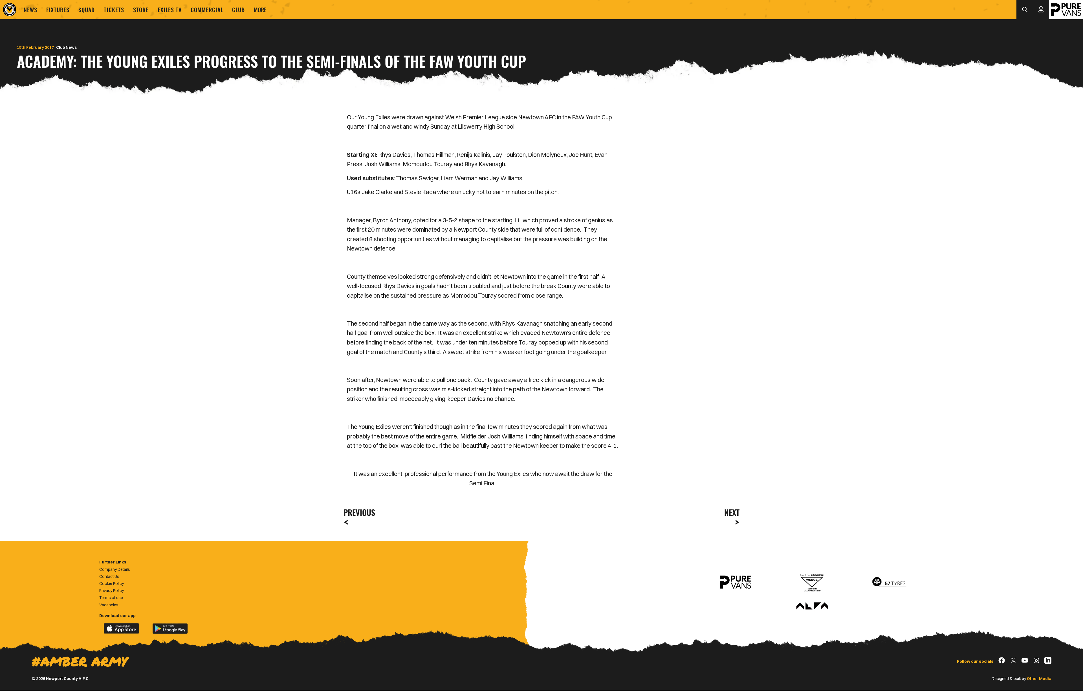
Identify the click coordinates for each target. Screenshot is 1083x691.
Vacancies (108, 604)
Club (238, 9)
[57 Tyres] (888, 582)
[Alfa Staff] (812, 606)
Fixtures (57, 9)
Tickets (114, 9)
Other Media (1039, 678)
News (30, 9)
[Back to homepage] (9, 9)
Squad (86, 9)
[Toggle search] (1024, 9)
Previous (358, 512)
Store (141, 9)
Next (731, 512)
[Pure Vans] (1066, 9)
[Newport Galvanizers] (812, 582)
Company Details (114, 569)
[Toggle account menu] (1041, 9)
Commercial (207, 9)
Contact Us (109, 576)
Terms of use (111, 597)
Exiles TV (170, 9)
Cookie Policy (111, 583)
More (260, 9)
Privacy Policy (111, 590)
